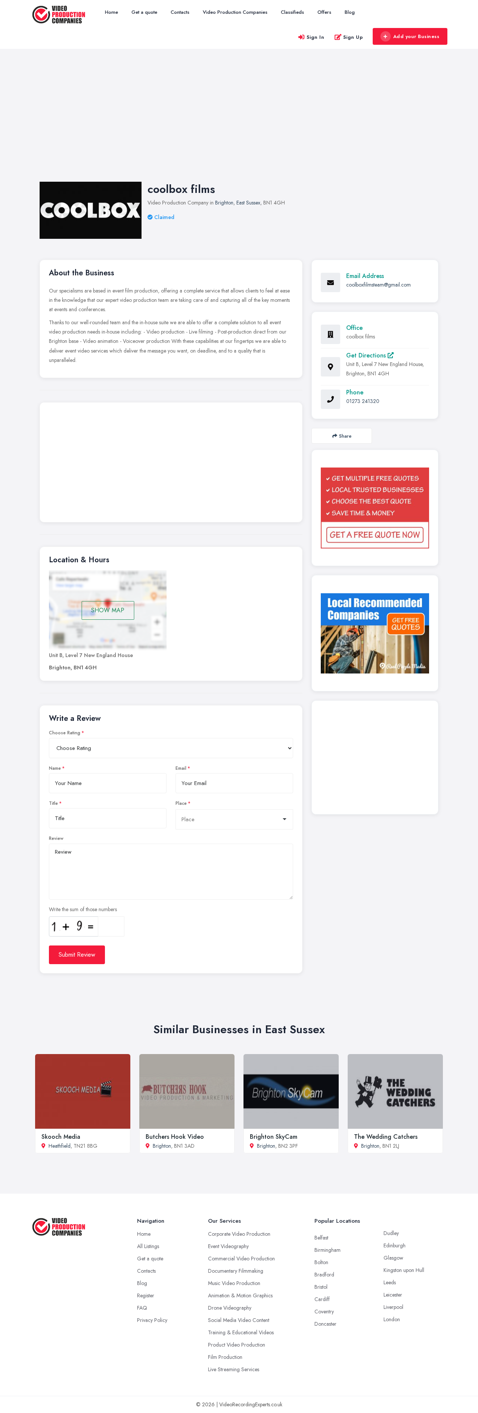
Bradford (324, 1274)
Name (55, 768)
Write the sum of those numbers (83, 909)
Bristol (321, 1287)
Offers (324, 12)
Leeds (390, 1282)
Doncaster (325, 1324)
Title (53, 803)
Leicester (393, 1294)
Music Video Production (234, 1283)
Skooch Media (60, 1136)
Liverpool (393, 1307)
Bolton (321, 1262)
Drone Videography (229, 1308)
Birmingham (327, 1250)
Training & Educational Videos (241, 1332)
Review (56, 838)
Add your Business (416, 36)
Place (181, 803)
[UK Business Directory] (375, 633)
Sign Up (353, 37)
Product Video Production (236, 1344)
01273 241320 (362, 401)
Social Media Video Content (238, 1320)
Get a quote (144, 12)
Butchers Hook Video (175, 1136)
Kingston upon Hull (404, 1270)
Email (181, 768)
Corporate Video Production (239, 1234)
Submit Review (77, 954)
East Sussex (248, 202)
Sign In (316, 37)
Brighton (224, 202)
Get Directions (367, 355)
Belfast (321, 1237)
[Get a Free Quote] (375, 508)
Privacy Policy (152, 1320)
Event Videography (228, 1246)
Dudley (391, 1233)
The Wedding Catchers (386, 1136)
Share (345, 436)
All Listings (148, 1246)
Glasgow (393, 1258)
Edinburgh (395, 1245)
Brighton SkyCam (273, 1136)
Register (145, 1295)
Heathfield (60, 1146)
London (392, 1319)
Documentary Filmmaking (235, 1271)
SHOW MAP (107, 610)
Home (111, 12)
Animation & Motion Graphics (240, 1295)
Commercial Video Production (241, 1258)
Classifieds (292, 12)
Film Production (225, 1357)
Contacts (180, 12)
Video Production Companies (235, 12)
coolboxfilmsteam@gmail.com (378, 284)
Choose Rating (64, 732)
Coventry (324, 1311)
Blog (350, 12)
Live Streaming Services (233, 1369)
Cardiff (322, 1299)
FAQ (142, 1308)
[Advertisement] (239, 123)
